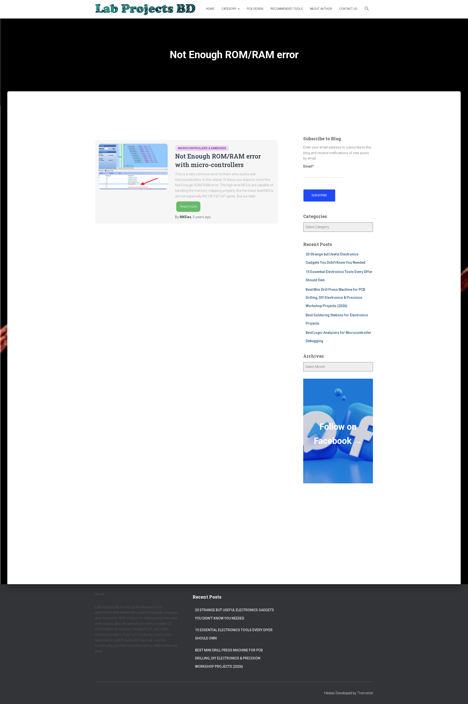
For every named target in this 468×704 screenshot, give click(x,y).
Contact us (348, 8)
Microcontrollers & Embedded (202, 148)
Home (210, 8)
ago (202, 217)
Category (229, 8)
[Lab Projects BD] (145, 9)
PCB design (255, 8)
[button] (367, 9)
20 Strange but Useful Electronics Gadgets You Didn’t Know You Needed (234, 614)
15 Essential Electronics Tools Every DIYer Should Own (234, 634)
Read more (188, 206)
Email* (308, 166)
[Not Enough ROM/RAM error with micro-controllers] (133, 166)
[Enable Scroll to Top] (458, 694)
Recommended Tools (286, 8)
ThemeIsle (365, 693)
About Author (321, 8)
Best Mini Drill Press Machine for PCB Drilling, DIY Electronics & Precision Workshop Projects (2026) (335, 298)
